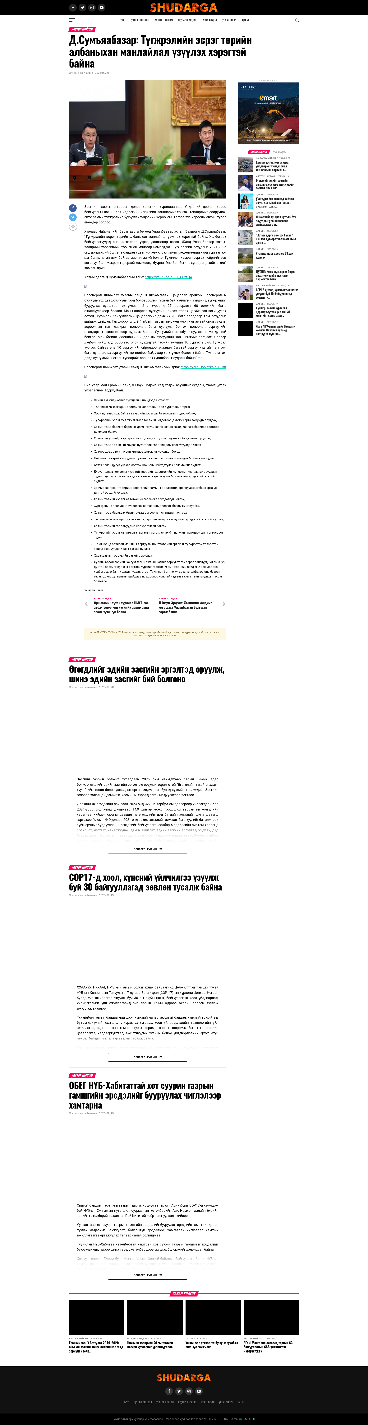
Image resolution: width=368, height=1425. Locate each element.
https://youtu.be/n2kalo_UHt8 (203, 367)
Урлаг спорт (229, 20)
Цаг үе (245, 20)
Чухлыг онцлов (139, 20)
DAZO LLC (248, 1419)
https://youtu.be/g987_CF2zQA (168, 277)
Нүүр (121, 20)
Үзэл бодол (210, 20)
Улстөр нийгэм (163, 20)
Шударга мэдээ (187, 20)
